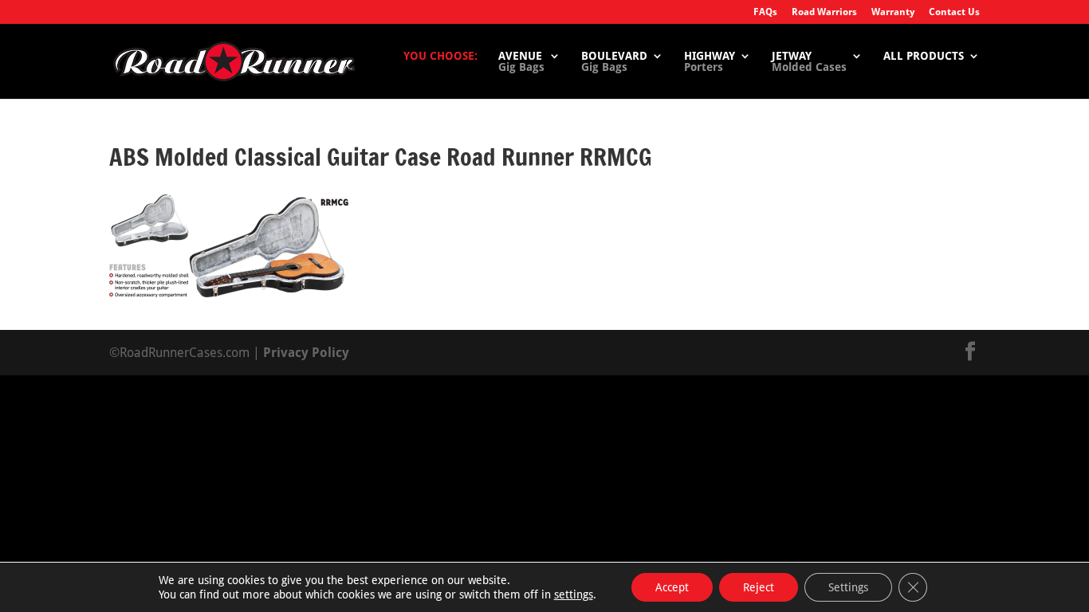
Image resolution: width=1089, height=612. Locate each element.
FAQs (765, 12)
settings (573, 594)
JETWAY (809, 61)
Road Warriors (824, 12)
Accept (672, 587)
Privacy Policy (306, 352)
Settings (848, 587)
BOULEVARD (614, 61)
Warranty (892, 12)
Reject (758, 587)
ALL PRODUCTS (923, 56)
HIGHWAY (709, 61)
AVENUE (521, 61)
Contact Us (954, 12)
